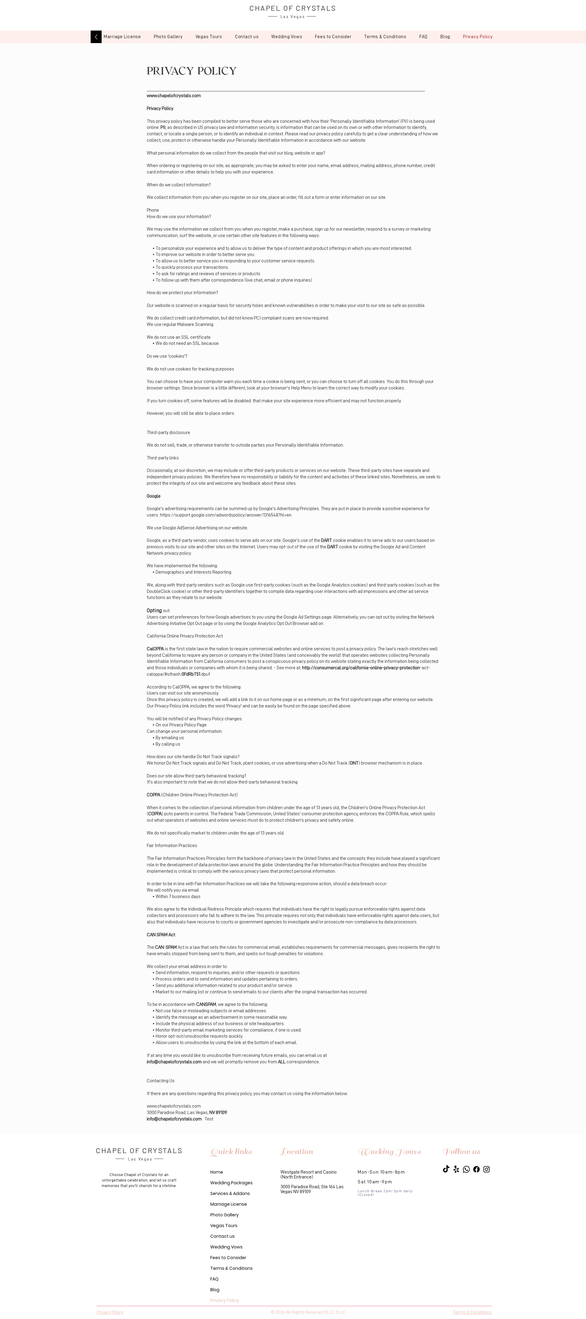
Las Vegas (292, 16)
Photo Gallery (224, 1215)
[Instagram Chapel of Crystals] (486, 1169)
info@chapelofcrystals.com (174, 1061)
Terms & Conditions (231, 1268)
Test (208, 1118)
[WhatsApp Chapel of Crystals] (466, 1169)
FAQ (214, 1279)
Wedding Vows (226, 1247)
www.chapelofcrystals (169, 1106)
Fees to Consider (228, 1258)
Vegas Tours (223, 1225)
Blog (214, 1290)
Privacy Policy (224, 1300)
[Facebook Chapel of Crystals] (476, 1169)
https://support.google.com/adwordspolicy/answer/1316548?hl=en (226, 515)
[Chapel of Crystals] (446, 1169)
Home (216, 1172)
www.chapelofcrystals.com (174, 95)
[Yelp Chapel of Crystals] (456, 1169)
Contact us (222, 1236)
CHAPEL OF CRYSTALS (292, 7)
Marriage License (228, 1204)
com (196, 1106)
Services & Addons (230, 1193)
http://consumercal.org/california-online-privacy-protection (361, 667)
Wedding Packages (231, 1183)
